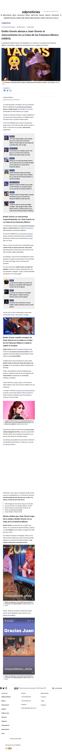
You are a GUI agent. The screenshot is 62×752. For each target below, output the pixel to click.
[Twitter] (7, 90)
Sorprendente (55, 15)
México (14, 15)
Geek (3, 733)
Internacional (20, 15)
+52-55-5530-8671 (26, 701)
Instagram (43, 705)
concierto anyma (9, 18)
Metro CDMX (29, 18)
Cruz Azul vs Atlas (52, 18)
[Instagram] (6, 688)
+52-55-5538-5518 (26, 696)
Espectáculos (5, 729)
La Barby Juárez (18, 382)
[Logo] (31, 12)
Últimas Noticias (7, 15)
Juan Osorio (30, 27)
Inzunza (36, 18)
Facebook (43, 696)
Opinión (27, 15)
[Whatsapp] (10, 90)
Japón (43, 18)
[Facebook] (4, 90)
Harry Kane (20, 18)
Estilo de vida (34, 15)
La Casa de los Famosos (8, 27)
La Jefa (30, 238)
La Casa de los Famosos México (12, 117)
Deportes (41, 15)
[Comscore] (57, 688)
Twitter (42, 701)
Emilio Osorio (21, 27)
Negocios (47, 15)
